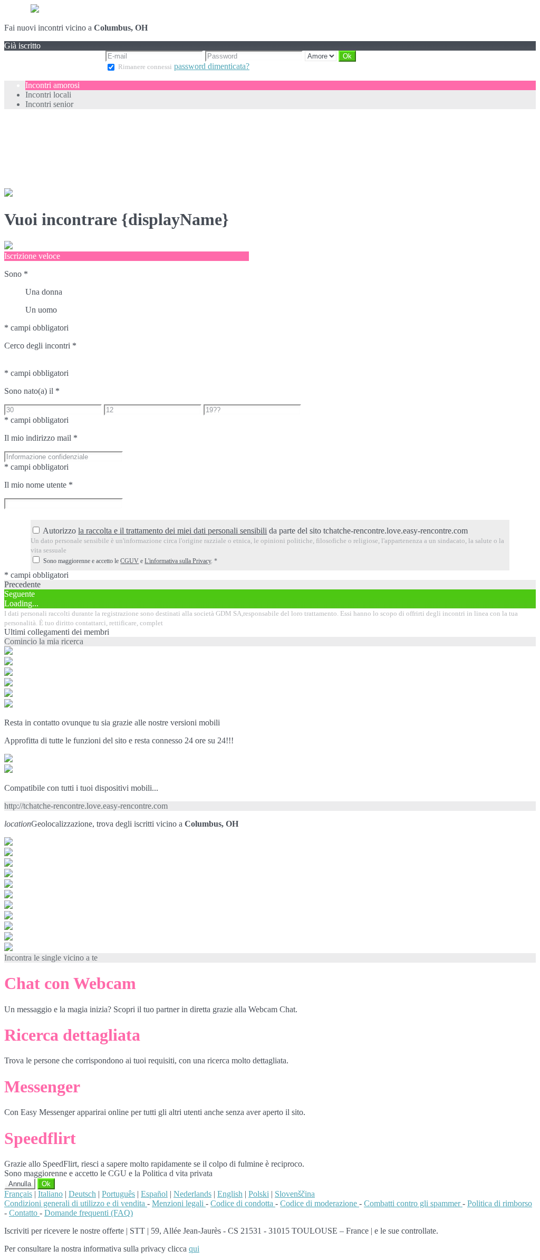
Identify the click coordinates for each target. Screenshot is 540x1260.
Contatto (24, 1212)
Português (118, 1193)
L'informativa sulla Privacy (177, 561)
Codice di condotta (242, 1203)
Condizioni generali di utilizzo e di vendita (75, 1203)
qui (194, 1248)
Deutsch (82, 1193)
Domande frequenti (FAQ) (88, 1212)
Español (154, 1193)
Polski (258, 1193)
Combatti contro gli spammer (413, 1203)
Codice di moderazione (319, 1203)
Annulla (19, 1184)
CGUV (129, 561)
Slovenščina (295, 1193)
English (230, 1193)
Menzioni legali (179, 1203)
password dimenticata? (211, 66)
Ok (46, 1184)
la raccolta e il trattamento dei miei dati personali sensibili (172, 530)
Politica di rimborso (499, 1203)
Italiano (50, 1193)
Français (18, 1193)
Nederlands (192, 1193)
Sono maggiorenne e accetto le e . (130, 561)
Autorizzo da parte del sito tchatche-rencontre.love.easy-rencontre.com (255, 530)
